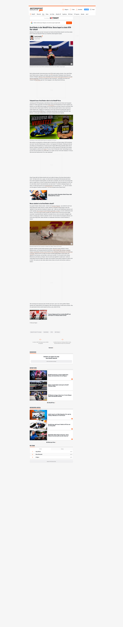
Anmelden (80, 9)
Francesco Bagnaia (56, 206)
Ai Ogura (37, 457)
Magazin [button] (66, 9)
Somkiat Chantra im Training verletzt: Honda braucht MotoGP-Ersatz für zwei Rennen (62, 343)
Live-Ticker (52, 14)
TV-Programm (76, 14)
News (43, 14)
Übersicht (39, 14)
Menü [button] (93, 9)
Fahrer (40, 448)
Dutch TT (46, 149)
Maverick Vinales (57, 248)
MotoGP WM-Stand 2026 (51, 461)
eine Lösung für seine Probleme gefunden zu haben (48, 210)
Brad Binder (37, 80)
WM (41, 111)
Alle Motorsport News (50, 442)
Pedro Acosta (51, 104)
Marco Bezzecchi (39, 454)
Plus (86, 9)
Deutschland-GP (48, 185)
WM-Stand (70, 14)
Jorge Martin (38, 451)
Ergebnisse (64, 14)
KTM (51, 73)
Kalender (82, 14)
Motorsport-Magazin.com (36, 9)
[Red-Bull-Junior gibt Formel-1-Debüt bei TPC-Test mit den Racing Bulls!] (51, 425)
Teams (62, 448)
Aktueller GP (58, 14)
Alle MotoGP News (51, 402)
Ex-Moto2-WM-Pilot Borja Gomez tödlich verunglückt (40, 343)
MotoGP (33, 14)
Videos (47, 14)
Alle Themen (57, 332)
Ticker (73, 9)
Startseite (51, 347)
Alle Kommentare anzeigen (51, 361)
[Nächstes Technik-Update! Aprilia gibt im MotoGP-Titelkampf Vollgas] (51, 385)
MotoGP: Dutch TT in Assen (36, 332)
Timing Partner (46, 18)
